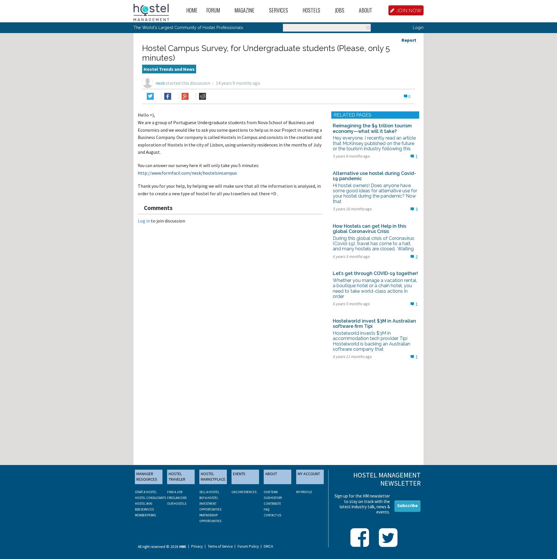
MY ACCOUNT (309, 473)
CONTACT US (272, 515)
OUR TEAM (271, 492)
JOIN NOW (409, 10)
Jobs (339, 10)
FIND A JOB (174, 492)
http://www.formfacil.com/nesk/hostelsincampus (187, 173)
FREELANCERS (177, 498)
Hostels (311, 10)
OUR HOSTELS (176, 504)
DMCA (268, 546)
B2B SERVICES (144, 509)
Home (192, 10)
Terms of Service (220, 546)
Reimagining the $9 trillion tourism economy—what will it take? (372, 128)
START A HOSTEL (146, 492)
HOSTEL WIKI (143, 504)
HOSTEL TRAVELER (177, 476)
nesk (160, 83)
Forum (213, 10)
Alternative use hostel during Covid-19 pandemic (374, 176)
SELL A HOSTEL (209, 492)
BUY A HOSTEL (208, 498)
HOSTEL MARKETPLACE (213, 476)
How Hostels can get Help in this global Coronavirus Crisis (369, 228)
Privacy (197, 546)
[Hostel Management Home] (151, 12)
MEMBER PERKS (145, 515)
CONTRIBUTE (272, 504)
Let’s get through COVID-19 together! (375, 273)
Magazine (244, 10)
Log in (144, 221)
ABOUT (271, 473)
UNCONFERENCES (244, 492)
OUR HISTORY (273, 498)
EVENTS (239, 473)
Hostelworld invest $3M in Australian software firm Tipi (374, 323)
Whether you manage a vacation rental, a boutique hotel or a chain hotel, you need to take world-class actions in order (375, 288)
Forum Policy (248, 546)
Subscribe (407, 505)
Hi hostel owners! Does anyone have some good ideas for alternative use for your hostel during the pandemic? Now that (375, 193)
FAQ (267, 509)
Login (418, 27)
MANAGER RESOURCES (146, 476)
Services (278, 10)
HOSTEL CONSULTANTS (150, 498)
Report (409, 40)
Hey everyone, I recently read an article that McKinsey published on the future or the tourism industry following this (374, 143)
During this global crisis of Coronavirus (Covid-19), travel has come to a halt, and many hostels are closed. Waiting (373, 244)
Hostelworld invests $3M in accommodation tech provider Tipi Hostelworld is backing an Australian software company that (371, 341)
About (365, 10)
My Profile (304, 492)
